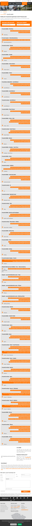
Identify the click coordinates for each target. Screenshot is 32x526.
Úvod (1, 11)
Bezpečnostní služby (3, 505)
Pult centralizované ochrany (4, 507)
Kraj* (16, 474)
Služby (10, 3)
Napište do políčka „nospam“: (9, 488)
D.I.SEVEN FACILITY (16, 507)
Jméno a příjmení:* (1, 475)
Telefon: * (17, 476)
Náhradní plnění (18, 3)
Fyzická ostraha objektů (3, 506)
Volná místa (24, 3)
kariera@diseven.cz (28, 457)
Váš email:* (1, 477)
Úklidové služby (2, 510)
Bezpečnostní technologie (4, 509)
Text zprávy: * (1, 480)
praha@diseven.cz (24, 509)
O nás (13, 3)
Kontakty (29, 3)
